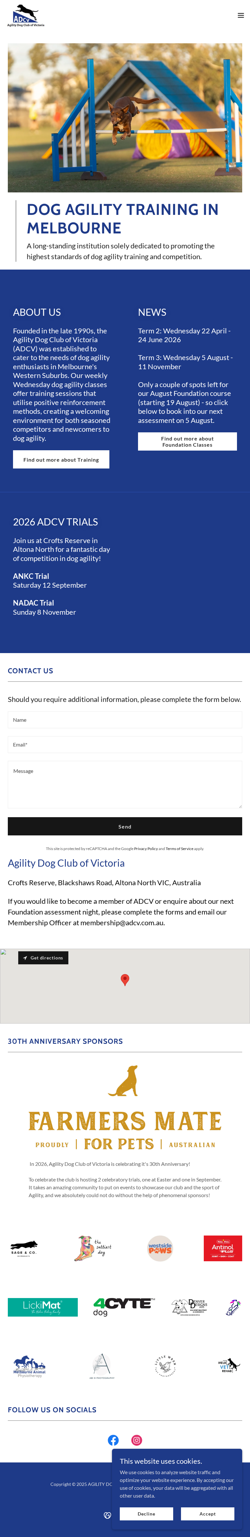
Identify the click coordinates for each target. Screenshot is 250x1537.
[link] (25, 15)
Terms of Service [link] (179, 848)
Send (125, 826)
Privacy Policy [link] (146, 848)
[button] (240, 15)
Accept (207, 1513)
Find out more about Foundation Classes (187, 441)
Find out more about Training (61, 459)
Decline (146, 1513)
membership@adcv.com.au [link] (121, 922)
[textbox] (125, 719)
